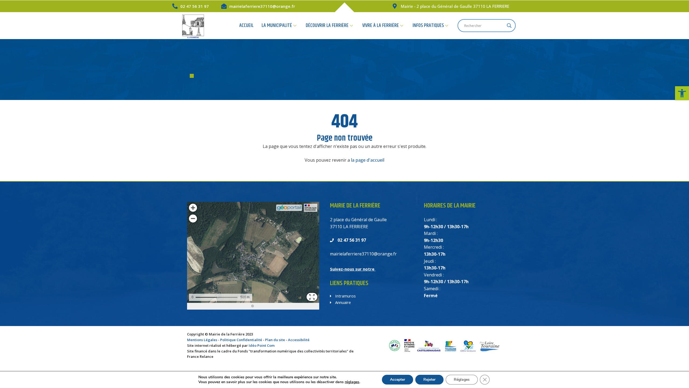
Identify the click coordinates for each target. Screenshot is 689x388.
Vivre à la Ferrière (380, 25)
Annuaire (342, 302)
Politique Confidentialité (241, 339)
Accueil (246, 25)
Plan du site (275, 339)
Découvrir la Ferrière (327, 25)
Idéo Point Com (262, 345)
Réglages (462, 379)
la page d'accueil (367, 160)
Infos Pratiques (428, 25)
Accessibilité (299, 339)
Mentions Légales (202, 339)
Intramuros (345, 296)
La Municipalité (277, 25)
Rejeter (429, 379)
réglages (352, 382)
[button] (682, 93)
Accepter (397, 379)
